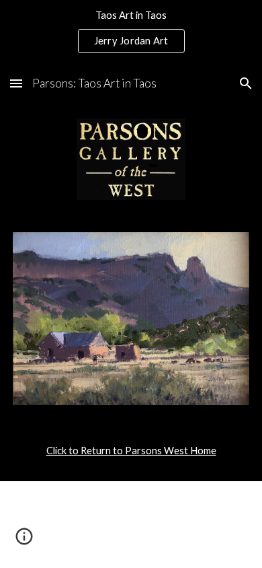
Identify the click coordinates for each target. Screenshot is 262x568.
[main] (131, 450)
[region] (131, 32)
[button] (16, 83)
